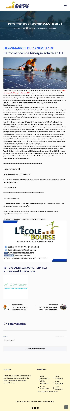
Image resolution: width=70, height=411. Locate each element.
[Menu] (65, 5)
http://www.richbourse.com (19, 271)
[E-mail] (38, 408)
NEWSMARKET (42, 28)
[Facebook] (32, 408)
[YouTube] (35, 408)
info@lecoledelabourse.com (49, 391)
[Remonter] (66, 407)
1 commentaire (52, 28)
